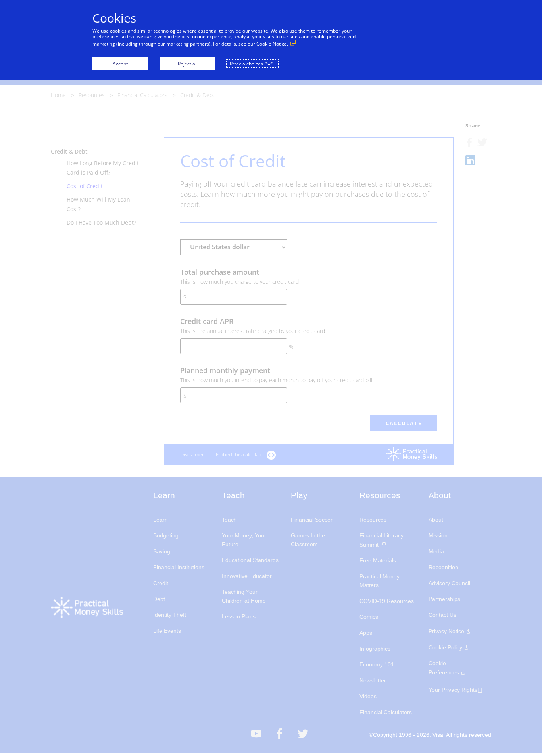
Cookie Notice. (272, 43)
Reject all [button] (188, 63)
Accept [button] (120, 63)
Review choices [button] (246, 63)
